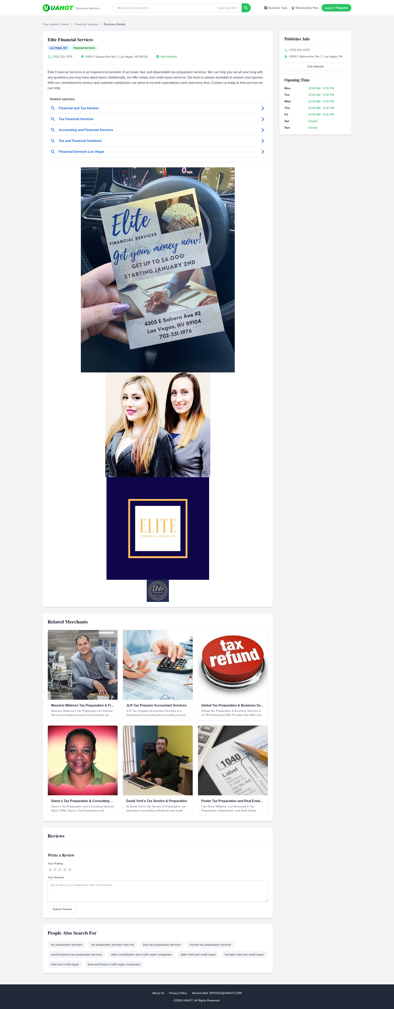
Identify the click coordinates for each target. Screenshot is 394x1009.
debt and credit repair (65, 964)
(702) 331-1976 (62, 56)
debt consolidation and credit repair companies (141, 954)
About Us (158, 993)
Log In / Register (336, 7)
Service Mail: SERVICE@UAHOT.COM (217, 993)
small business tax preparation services (76, 954)
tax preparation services (66, 944)
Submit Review (62, 909)
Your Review (56, 877)
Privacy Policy (178, 993)
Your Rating (55, 863)
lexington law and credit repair (244, 954)
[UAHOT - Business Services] (58, 7)
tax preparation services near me (112, 944)
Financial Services (86, 24)
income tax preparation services (210, 944)
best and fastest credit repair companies (114, 964)
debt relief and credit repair (198, 954)
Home (65, 24)
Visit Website (168, 56)
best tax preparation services (162, 944)
